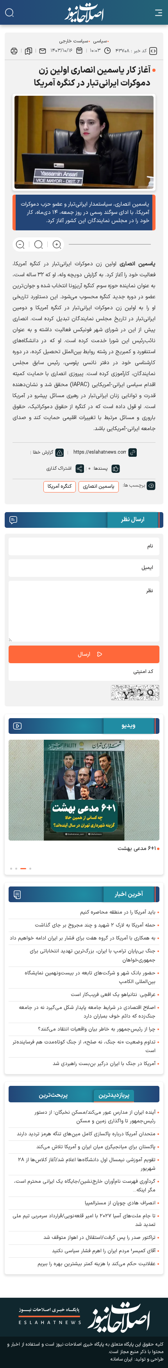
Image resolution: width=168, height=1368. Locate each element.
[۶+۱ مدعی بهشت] (84, 790)
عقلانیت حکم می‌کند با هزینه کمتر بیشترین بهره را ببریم (96, 1264)
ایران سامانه (121, 1359)
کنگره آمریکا (59, 487)
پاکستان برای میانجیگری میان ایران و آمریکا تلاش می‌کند (95, 1147)
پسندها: (100, 468)
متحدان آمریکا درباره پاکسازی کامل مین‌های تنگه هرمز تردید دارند (86, 1134)
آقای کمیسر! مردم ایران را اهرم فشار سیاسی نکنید (103, 1251)
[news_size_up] (57, 244)
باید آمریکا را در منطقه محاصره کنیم (117, 912)
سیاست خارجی (73, 41)
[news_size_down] (20, 244)
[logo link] (84, 12)
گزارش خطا (43, 452)
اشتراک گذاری (58, 468)
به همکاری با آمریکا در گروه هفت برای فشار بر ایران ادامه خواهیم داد (82, 938)
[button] (30, 869)
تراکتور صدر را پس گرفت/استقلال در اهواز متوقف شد (99, 1238)
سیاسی (100, 41)
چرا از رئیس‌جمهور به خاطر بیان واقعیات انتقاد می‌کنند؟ (96, 1029)
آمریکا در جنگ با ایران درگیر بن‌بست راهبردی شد (104, 1064)
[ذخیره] (28, 50)
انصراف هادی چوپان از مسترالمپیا (120, 1203)
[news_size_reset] (38, 244)
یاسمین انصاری (98, 487)
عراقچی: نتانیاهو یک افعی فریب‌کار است (113, 995)
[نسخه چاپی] (14, 50)
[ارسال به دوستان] (42, 50)
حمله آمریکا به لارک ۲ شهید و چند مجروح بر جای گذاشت (95, 925)
